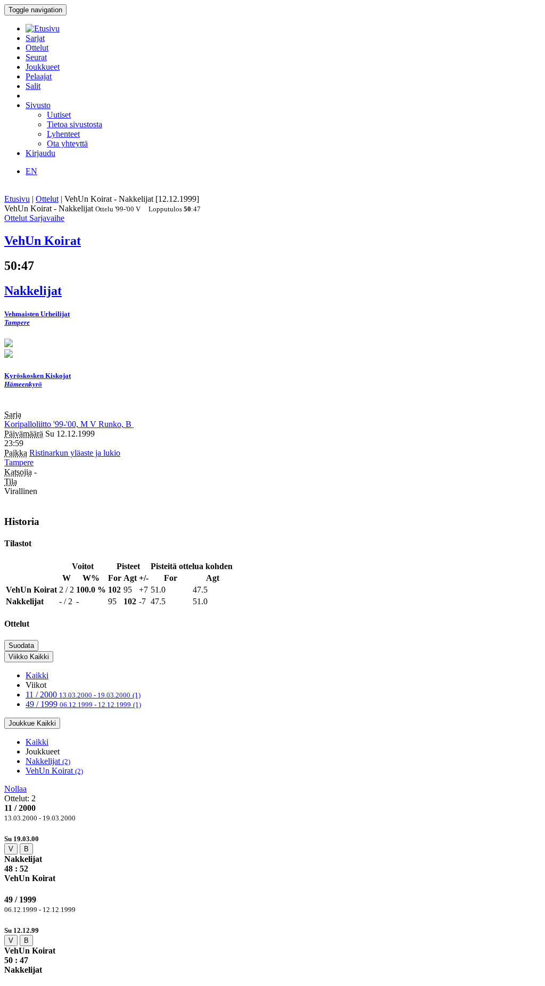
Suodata (21, 646)
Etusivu (17, 198)
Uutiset (59, 114)
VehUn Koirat (54, 770)
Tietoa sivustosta (74, 124)
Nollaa (15, 788)
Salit (33, 86)
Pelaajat (39, 76)
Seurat (36, 57)
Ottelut (37, 47)
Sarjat (35, 38)
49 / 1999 (83, 704)
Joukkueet (43, 66)
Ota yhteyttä (67, 143)
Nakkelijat (48, 761)
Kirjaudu (40, 153)
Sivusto (38, 105)
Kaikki (37, 675)
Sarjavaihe (46, 218)
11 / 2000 (83, 694)
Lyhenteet (63, 133)
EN (31, 171)
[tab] (272, 858)
